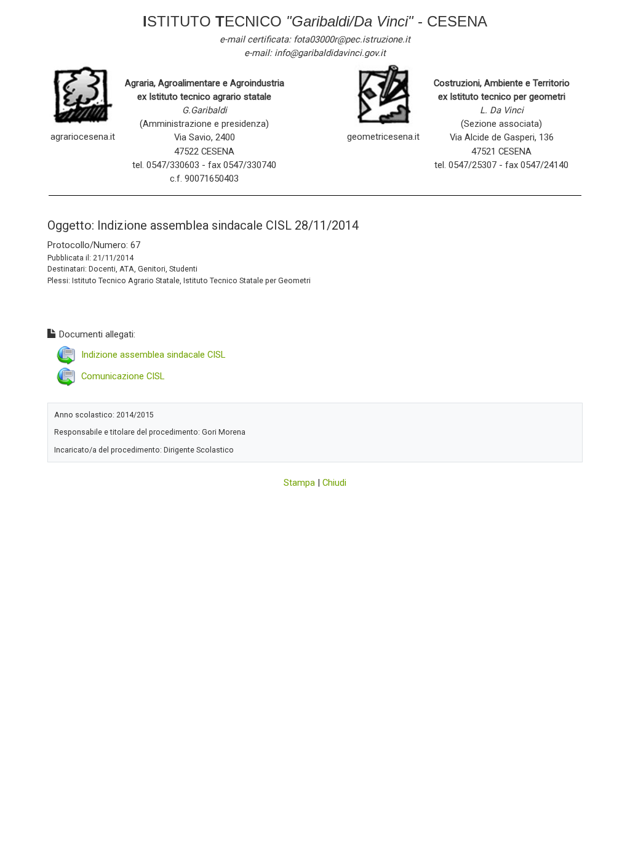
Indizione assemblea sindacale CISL (153, 354)
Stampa (299, 482)
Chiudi (334, 482)
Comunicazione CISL (122, 376)
